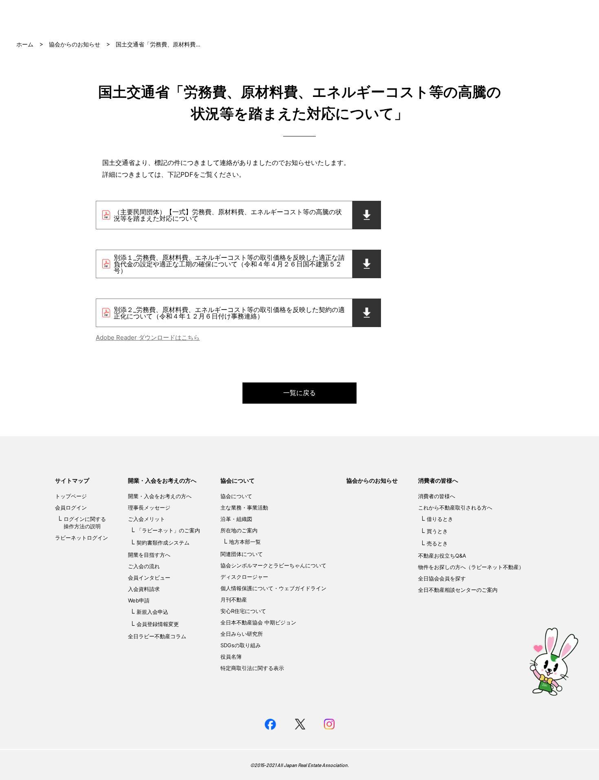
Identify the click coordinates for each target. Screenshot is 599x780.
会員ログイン (71, 507)
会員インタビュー (149, 577)
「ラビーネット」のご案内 (168, 530)
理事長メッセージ (149, 507)
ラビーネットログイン (81, 537)
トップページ (71, 496)
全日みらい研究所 (241, 634)
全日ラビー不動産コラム (157, 636)
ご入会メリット (146, 519)
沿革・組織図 (236, 519)
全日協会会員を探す (442, 578)
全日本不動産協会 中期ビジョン (258, 622)
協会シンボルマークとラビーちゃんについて (273, 565)
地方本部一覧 (245, 541)
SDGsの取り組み (240, 645)
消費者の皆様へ (438, 480)
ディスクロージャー (244, 576)
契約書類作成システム (163, 542)
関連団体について (241, 554)
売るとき (437, 543)
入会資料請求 (144, 589)
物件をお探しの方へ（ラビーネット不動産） (471, 567)
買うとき (437, 531)
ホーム (24, 44)
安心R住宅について (243, 611)
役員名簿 (231, 656)
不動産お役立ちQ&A (442, 555)
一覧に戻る (299, 393)
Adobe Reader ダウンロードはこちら (148, 337)
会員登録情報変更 (158, 624)
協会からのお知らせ (74, 44)
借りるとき (440, 519)
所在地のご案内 (239, 530)
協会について (237, 480)
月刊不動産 (233, 599)
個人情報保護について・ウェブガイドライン (273, 588)
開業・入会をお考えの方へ (162, 480)
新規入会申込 (152, 612)
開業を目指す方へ (149, 554)
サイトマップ (72, 480)
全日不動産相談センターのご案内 (458, 590)
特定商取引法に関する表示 (252, 668)
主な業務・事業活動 (244, 507)
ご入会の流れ (144, 566)
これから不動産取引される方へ (455, 507)
